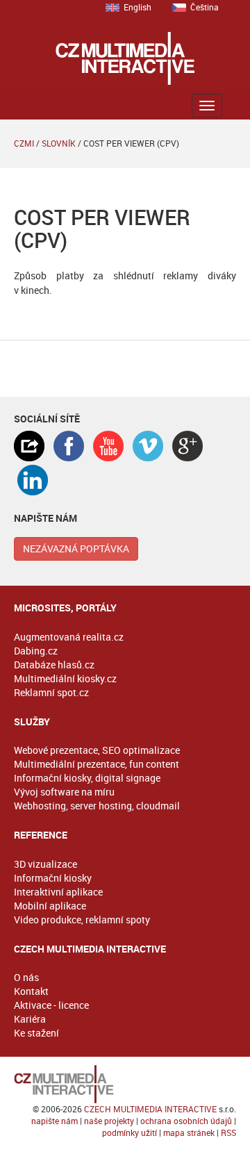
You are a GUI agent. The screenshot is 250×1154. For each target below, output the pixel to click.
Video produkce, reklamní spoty (82, 919)
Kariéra (30, 1018)
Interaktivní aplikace (58, 891)
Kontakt (31, 991)
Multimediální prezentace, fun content (96, 763)
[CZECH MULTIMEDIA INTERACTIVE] (125, 1084)
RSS (228, 1132)
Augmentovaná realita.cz (69, 636)
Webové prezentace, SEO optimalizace (97, 750)
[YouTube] (108, 446)
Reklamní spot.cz (51, 692)
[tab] (29, 446)
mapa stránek (189, 1132)
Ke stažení (36, 1032)
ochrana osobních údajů (186, 1120)
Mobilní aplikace (50, 905)
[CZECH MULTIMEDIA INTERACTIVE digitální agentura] (125, 58)
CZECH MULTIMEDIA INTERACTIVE (150, 1108)
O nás (26, 977)
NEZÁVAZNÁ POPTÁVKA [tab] (76, 548)
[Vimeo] (148, 446)
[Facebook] (68, 446)
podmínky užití (129, 1132)
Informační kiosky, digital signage (87, 777)
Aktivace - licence (51, 1005)
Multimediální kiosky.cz (65, 678)
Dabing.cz (36, 650)
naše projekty (109, 1120)
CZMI (24, 143)
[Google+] (187, 446)
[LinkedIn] (32, 480)
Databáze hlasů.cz (54, 664)
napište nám (54, 1120)
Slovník (59, 143)
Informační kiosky (53, 877)
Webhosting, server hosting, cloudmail (97, 805)
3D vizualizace (45, 864)
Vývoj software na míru (64, 791)
